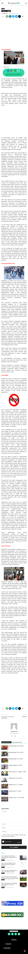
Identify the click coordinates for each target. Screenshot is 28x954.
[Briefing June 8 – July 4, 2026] (4, 799)
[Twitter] (13, 16)
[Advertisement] (14, 33)
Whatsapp (13, 74)
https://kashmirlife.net (14, 733)
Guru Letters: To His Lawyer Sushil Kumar (7, 717)
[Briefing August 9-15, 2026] (4, 760)
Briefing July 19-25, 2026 (15, 778)
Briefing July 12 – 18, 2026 (16, 784)
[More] (22, 16)
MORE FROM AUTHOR (17, 742)
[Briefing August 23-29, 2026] (4, 747)
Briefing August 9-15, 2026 (16, 758)
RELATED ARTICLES (6, 742)
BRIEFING (24, 716)
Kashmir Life (5, 13)
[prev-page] (2, 804)
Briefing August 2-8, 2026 (15, 765)
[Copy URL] (19, 16)
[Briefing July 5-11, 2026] (4, 792)
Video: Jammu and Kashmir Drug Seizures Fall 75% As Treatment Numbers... (8, 864)
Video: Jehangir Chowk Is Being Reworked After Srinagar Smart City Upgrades (9, 857)
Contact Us (8, 943)
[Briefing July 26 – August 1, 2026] (4, 773)
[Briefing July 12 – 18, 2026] (4, 786)
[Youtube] (19, 934)
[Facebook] (10, 16)
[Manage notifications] (25, 951)
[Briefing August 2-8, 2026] (4, 767)
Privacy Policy (7, 948)
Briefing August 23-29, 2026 (16, 746)
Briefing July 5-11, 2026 (15, 791)
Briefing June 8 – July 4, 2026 (16, 797)
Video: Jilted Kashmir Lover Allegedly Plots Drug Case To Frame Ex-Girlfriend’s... (9, 885)
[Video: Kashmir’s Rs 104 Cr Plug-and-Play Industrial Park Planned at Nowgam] (23, 878)
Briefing (3, 8)
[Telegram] (16, 16)
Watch (3, 853)
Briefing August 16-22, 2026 (16, 752)
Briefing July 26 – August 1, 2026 (17, 771)
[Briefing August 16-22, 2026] (4, 754)
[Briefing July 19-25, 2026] (4, 779)
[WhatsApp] (7, 16)
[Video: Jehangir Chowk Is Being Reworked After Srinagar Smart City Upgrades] (23, 857)
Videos (3, 860)
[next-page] (4, 804)
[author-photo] (14, 729)
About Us (14, 939)
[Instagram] (12, 934)
